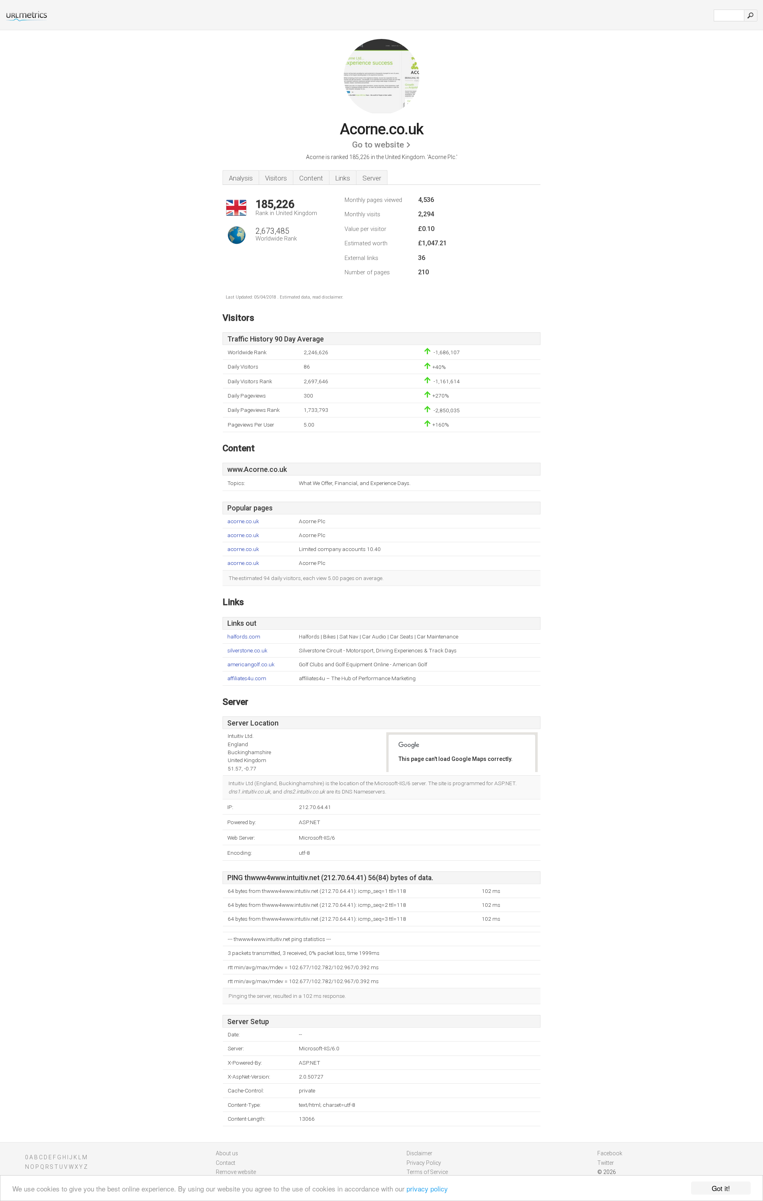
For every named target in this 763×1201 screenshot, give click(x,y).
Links (342, 178)
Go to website (378, 144)
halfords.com (243, 637)
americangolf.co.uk (251, 664)
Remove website (236, 1172)
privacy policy (427, 1188)
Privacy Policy (424, 1163)
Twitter (605, 1163)
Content (311, 178)
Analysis (241, 178)
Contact (225, 1163)
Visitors (276, 178)
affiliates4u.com (246, 678)
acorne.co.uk (243, 521)
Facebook (609, 1153)
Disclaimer (419, 1153)
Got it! (721, 1188)
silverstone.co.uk (247, 651)
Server (371, 178)
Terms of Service (427, 1172)
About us (227, 1153)
